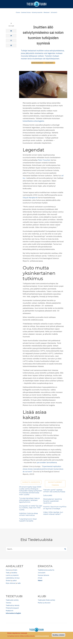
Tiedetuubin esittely (12, 600)
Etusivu (18, 12)
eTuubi (40, 578)
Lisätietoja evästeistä (42, 636)
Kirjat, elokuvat (10, 583)
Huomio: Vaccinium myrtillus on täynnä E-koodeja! (54, 508)
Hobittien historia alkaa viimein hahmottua (28, 514)
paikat (15, 580)
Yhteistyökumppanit (12, 608)
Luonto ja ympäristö (12, 575)
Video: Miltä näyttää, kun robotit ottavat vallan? (53, 513)
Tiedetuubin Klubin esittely (46, 600)
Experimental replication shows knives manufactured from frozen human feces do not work (43, 469)
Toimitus (8, 603)
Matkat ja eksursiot (44, 603)
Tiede (7, 573)
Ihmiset (8, 580)
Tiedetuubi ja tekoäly (12, 605)
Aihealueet (47, 12)
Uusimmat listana (26, 12)
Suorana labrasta (43, 575)
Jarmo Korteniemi (37, 63)
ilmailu (15, 570)
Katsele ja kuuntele (37, 12)
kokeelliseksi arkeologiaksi (33, 121)
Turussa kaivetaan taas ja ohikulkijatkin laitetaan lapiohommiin (29, 500)
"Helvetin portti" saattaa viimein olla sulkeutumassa (54, 491)
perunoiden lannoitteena (47, 462)
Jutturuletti (54, 12)
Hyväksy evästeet (58, 635)
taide (19, 583)
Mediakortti (9, 611)
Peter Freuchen (44, 160)
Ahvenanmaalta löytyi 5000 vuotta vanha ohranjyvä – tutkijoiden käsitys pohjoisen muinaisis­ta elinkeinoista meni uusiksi (30, 491)
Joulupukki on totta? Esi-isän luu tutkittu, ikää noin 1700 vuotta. (30, 508)
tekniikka (14, 573)
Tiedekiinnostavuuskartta (46, 570)
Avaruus (8, 570)
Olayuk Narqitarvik (30, 197)
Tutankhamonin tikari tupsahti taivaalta (28, 520)
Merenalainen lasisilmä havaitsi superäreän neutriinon (52, 501)
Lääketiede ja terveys (13, 578)
